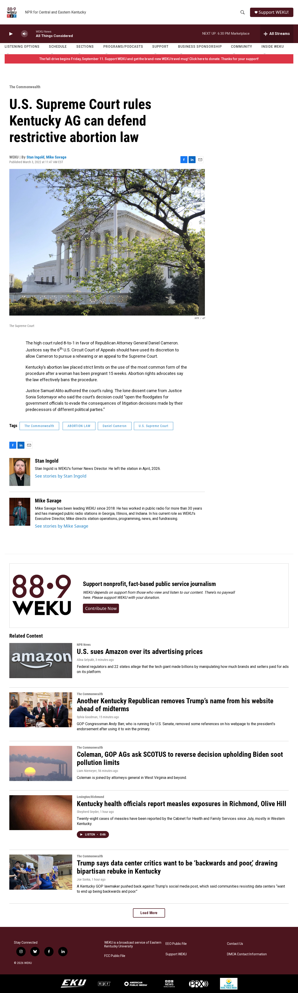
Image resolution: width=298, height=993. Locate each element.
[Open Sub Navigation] (8, 54)
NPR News (84, 644)
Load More (149, 913)
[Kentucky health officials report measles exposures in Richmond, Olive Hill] (40, 812)
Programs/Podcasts (123, 46)
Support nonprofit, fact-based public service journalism (149, 583)
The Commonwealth (24, 86)
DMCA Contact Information (247, 954)
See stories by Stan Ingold (60, 476)
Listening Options (22, 46)
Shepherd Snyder (88, 812)
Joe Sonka (83, 879)
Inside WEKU (272, 46)
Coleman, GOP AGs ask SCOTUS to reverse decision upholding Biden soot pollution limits (180, 758)
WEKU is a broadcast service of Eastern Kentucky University (132, 944)
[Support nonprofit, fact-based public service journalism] (42, 596)
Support (160, 46)
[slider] (32, 33)
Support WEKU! (274, 12)
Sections (85, 46)
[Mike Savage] (19, 512)
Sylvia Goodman (87, 717)
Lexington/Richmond (90, 797)
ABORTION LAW (79, 426)
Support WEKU (176, 954)
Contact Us (235, 944)
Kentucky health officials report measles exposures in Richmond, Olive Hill (181, 804)
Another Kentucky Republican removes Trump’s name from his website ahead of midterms (175, 705)
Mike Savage (56, 157)
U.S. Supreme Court (153, 426)
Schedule (58, 46)
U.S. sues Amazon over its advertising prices (140, 651)
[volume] (24, 34)
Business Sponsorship (200, 46)
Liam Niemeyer (87, 771)
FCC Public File (114, 956)
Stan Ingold (35, 157)
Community (241, 46)
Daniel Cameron (115, 426)
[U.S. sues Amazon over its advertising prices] (40, 660)
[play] (10, 34)
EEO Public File (176, 944)
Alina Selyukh (85, 660)
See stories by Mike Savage (61, 526)
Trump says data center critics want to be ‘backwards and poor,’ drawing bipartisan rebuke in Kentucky (177, 867)
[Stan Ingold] (19, 472)
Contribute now (101, 608)
